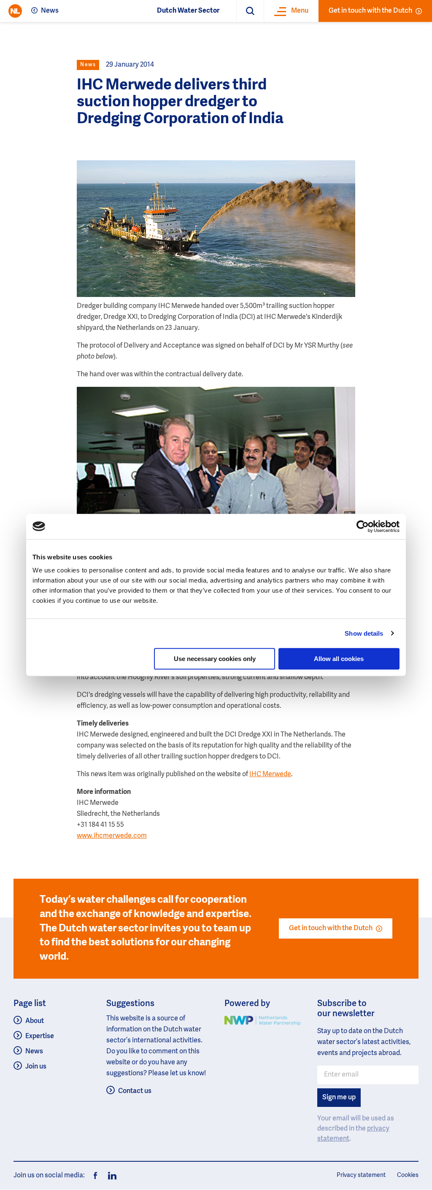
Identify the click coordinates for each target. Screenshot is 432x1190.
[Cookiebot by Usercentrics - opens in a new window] (363, 526)
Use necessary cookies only (215, 658)
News (50, 11)
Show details (364, 633)
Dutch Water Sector (188, 11)
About (34, 1021)
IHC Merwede (270, 774)
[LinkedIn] (109, 1175)
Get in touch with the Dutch (370, 11)
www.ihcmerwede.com (112, 836)
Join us (35, 1066)
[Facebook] (95, 1175)
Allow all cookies (339, 658)
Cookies (407, 1175)
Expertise (39, 1036)
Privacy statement (361, 1175)
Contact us (134, 1091)
